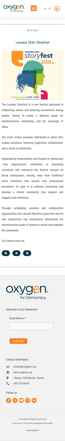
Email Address (18, 318)
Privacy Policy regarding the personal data (38, 423)
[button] (34, 8)
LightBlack (35, 430)
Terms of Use (17, 423)
